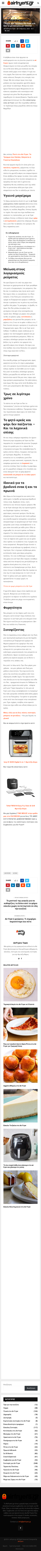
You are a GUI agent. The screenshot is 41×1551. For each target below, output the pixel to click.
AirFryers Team (11, 29)
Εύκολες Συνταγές (10, 1427)
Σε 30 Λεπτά (8, 1453)
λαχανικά (25, 463)
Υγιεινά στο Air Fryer (11, 1470)
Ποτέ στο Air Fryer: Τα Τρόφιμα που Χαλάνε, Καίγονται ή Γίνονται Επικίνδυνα (17, 157)
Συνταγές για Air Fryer (11, 1463)
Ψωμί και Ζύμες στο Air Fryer (14, 1479)
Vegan (5, 1408)
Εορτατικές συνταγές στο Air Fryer (16, 1421)
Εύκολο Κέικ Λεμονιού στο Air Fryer (17, 1207)
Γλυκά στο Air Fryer (10, 1411)
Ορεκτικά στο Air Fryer (12, 1437)
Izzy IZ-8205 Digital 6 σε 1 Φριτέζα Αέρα (20, 762)
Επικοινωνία (19, 1549)
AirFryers (20, 1541)
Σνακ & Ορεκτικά (9, 1457)
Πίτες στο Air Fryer (10, 1447)
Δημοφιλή (7, 1414)
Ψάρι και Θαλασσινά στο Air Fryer (16, 1476)
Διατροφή (7, 1418)
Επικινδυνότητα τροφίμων (13, 1424)
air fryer (7, 873)
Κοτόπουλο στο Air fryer (12, 1431)
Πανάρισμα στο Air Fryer (12, 1440)
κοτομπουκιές (11, 221)
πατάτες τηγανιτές (11, 168)
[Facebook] (20, 1528)
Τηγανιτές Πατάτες (10, 1466)
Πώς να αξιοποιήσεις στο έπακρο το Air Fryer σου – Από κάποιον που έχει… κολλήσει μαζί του (22, 248)
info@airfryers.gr (25, 1522)
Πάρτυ (5, 1444)
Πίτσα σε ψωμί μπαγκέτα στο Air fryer (17, 586)
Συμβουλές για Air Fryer (10, 20)
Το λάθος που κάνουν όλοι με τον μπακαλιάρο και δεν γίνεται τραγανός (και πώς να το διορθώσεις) (21, 260)
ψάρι (35, 218)
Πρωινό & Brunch (9, 1450)
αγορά (15, 873)
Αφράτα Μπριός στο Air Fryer (14, 1086)
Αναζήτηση (7, 1385)
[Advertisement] (20, 132)
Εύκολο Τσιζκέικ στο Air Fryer (14, 1125)
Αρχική (5, 1546)
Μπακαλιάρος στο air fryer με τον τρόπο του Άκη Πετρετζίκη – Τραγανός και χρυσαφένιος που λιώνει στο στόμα (22, 254)
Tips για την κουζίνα (23, 20)
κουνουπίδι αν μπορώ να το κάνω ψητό (19, 475)
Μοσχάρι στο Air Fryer (11, 1434)
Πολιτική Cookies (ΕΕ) (29, 1546)
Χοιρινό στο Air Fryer (11, 1473)
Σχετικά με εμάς (14, 1546)
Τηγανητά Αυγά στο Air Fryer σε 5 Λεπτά (18, 1004)
